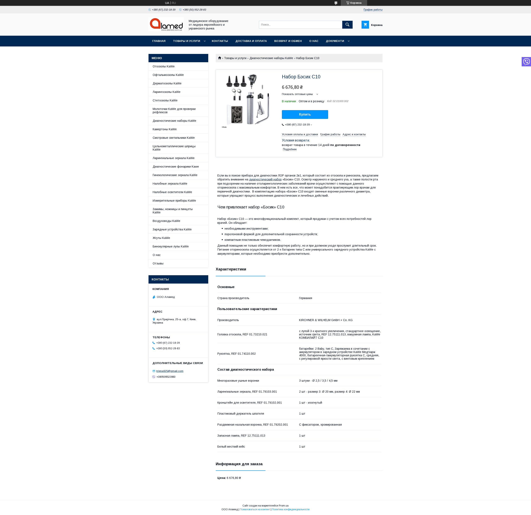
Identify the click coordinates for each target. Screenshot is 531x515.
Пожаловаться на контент (255, 509)
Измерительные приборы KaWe (174, 200)
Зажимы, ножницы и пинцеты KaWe (173, 210)
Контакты (220, 41)
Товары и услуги (186, 41)
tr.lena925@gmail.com (169, 371)
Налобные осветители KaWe (172, 192)
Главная (159, 41)
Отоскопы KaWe (164, 66)
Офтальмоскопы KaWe (168, 75)
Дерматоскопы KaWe (167, 83)
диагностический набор (265, 179)
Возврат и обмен (288, 41)
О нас (313, 41)
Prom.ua (284, 505)
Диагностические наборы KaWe (271, 58)
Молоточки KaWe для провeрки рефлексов (174, 110)
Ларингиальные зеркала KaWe (174, 158)
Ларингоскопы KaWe (166, 92)
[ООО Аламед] (166, 30)
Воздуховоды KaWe (166, 221)
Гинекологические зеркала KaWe (175, 175)
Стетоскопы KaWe (165, 100)
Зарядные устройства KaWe (172, 229)
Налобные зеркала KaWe (170, 183)
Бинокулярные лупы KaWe (171, 246)
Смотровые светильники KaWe (174, 137)
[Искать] (347, 25)
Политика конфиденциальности (290, 509)
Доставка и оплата (251, 41)
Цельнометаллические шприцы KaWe (174, 148)
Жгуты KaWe (161, 238)
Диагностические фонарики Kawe (176, 166)
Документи (335, 41)
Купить (305, 114)
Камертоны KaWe (165, 129)
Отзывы (158, 263)
